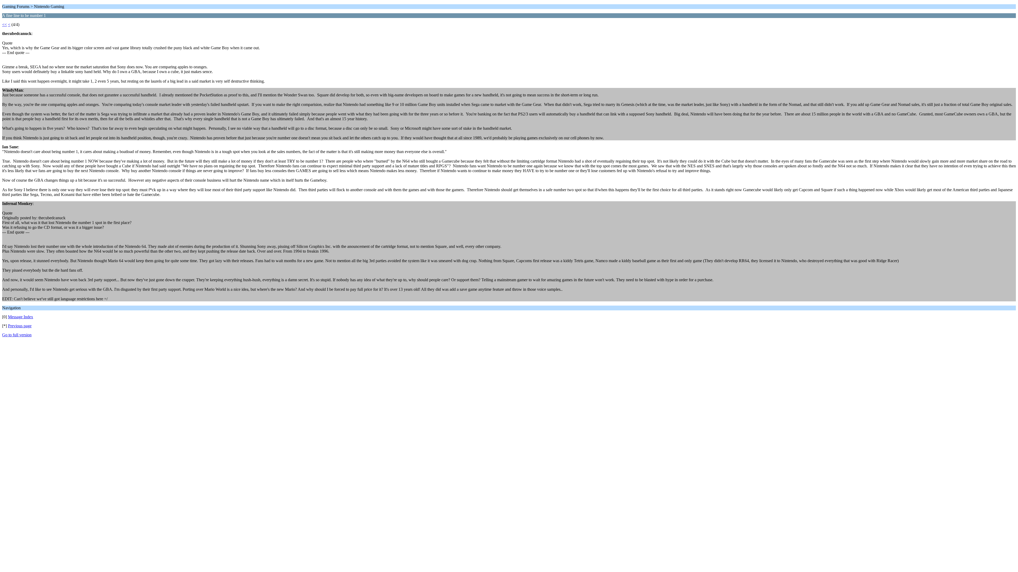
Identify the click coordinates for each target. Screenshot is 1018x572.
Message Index (20, 317)
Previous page (20, 326)
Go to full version (17, 335)
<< (4, 24)
